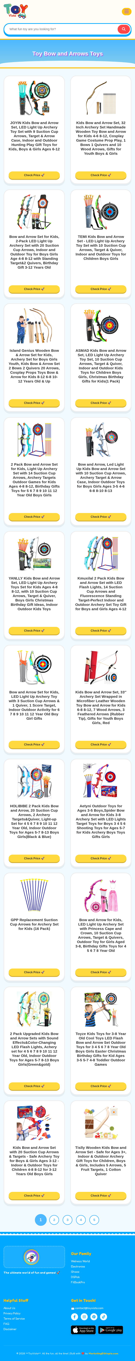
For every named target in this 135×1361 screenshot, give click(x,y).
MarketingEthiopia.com (103, 1353)
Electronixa (78, 1266)
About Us (9, 1308)
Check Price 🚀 (34, 175)
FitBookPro (78, 1282)
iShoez (75, 1271)
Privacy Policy (12, 1313)
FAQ (6, 1324)
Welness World (80, 1261)
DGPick (75, 1277)
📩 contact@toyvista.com (87, 1308)
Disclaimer (10, 1329)
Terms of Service (14, 1318)
